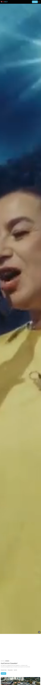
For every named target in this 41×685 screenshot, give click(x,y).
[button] (39, 2)
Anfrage (3, 673)
